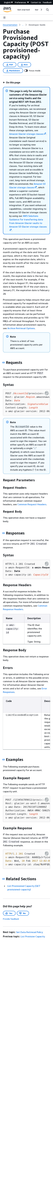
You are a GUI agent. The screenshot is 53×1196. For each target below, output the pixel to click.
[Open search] (47, 10)
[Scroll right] (41, 9)
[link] (37, 24)
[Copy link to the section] (3, 362)
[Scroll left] (15, 9)
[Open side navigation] (4, 17)
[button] (11, 82)
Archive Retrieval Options (21, 328)
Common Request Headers (31, 504)
